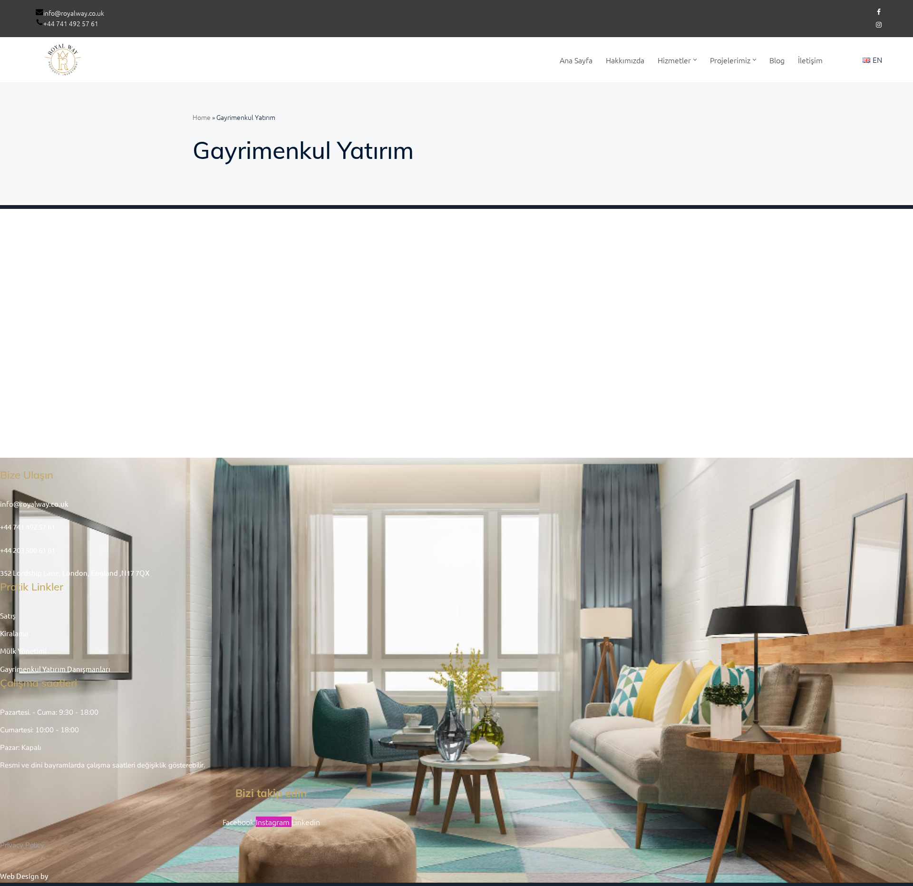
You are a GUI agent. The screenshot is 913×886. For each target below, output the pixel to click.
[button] (695, 59)
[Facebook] (878, 12)
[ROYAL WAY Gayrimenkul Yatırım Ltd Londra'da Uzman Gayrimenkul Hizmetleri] (64, 59)
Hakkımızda (625, 60)
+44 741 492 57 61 (70, 23)
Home (202, 117)
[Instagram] (878, 25)
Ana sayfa (576, 60)
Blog (777, 60)
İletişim (810, 60)
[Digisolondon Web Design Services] (80, 875)
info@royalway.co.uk (73, 13)
